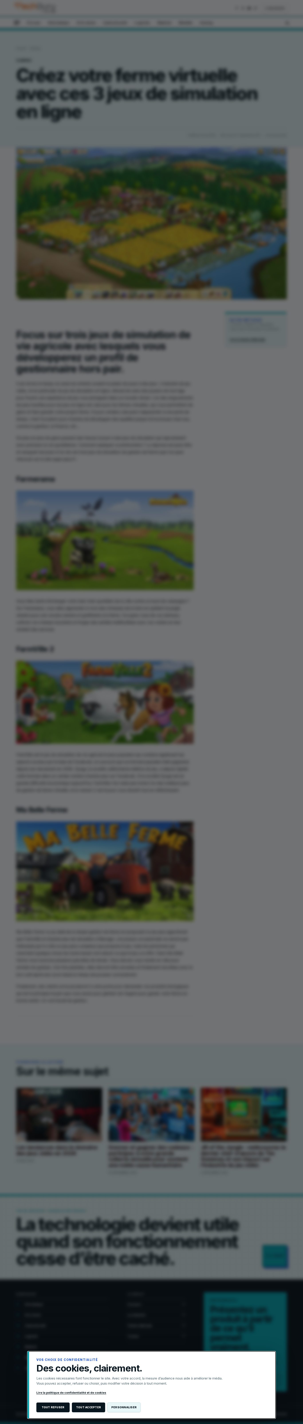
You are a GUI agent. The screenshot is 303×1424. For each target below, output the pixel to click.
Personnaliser (124, 1407)
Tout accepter (88, 1407)
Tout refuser (53, 1407)
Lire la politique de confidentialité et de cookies (71, 1392)
